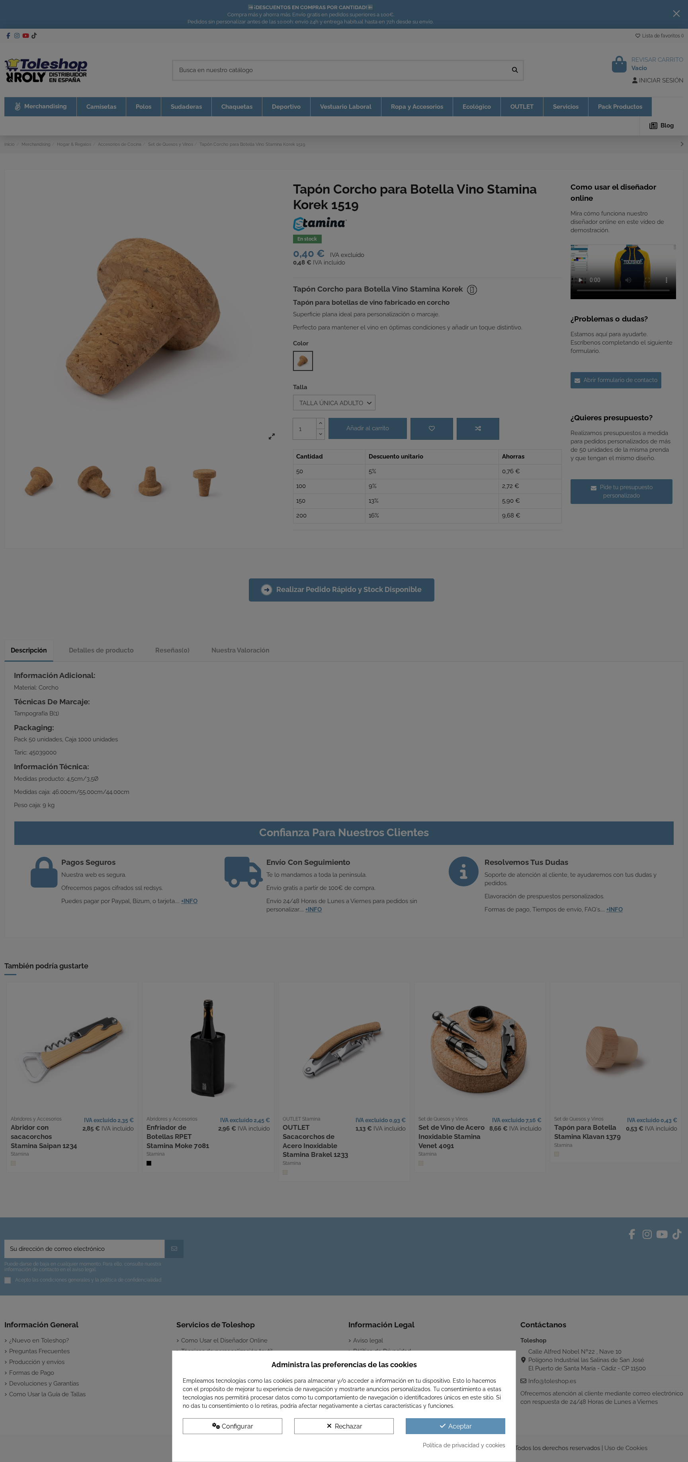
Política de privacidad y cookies (464, 1445)
